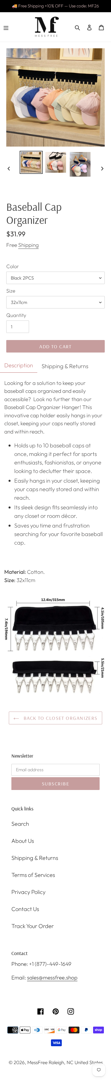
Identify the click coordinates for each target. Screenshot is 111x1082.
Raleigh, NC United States (76, 1062)
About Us (22, 840)
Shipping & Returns (34, 857)
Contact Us (25, 908)
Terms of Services (33, 874)
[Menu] (6, 27)
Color (12, 266)
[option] (31, 162)
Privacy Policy (28, 891)
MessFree (37, 1062)
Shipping (28, 244)
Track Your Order (32, 925)
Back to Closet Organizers (59, 718)
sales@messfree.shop (52, 977)
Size (10, 290)
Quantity (16, 315)
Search (20, 823)
